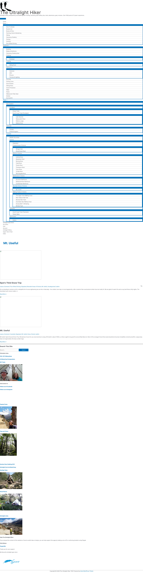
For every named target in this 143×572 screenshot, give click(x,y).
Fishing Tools (9, 81)
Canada (12, 129)
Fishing (8, 39)
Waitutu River (19, 123)
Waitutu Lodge (20, 121)
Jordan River (19, 171)
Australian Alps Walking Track (24, 201)
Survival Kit (9, 98)
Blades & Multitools (11, 51)
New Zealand (9, 103)
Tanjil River (19, 163)
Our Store (5, 224)
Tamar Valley (16, 214)
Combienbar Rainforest (22, 183)
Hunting (8, 41)
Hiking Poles (9, 85)
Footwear (12, 59)
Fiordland (12, 107)
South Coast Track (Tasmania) (21, 212)
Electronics (9, 67)
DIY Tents (2, 362)
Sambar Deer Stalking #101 (7, 464)
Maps (7, 89)
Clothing (8, 55)
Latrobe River (19, 157)
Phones (12, 75)
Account (5, 228)
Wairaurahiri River (20, 119)
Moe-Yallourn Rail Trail (22, 197)
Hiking (8, 35)
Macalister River (20, 159)
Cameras (12, 71)
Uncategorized (51, 286)
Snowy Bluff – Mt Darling (22, 204)
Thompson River (20, 167)
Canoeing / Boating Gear (12, 53)
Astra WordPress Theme (86, 571)
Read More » (3, 294)
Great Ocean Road (21, 151)
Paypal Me (3, 546)
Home (4, 21)
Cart (4, 226)
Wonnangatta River (21, 173)
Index (4, 233)
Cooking (8, 61)
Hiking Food (13, 65)
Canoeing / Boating (11, 37)
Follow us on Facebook (6, 386)
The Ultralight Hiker (20, 12)
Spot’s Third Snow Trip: (11, 283)
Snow (29, 334)
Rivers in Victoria (17, 153)
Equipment (6, 45)
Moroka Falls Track (21, 199)
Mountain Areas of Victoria (20, 186)
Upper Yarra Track (8, 232)
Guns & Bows (9, 83)
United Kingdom (14, 131)
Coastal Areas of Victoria (19, 145)
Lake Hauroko (19, 117)
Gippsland (15, 143)
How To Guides (10, 27)
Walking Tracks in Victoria (19, 192)
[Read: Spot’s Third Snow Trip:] (20, 279)
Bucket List (9, 29)
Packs (8, 91)
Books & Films (10, 31)
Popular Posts (3, 404)
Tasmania (12, 208)
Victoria (12, 139)
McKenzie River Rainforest (23, 181)
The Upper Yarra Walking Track (24, 195)
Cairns (14, 220)
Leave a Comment (4, 286)
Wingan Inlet (19, 149)
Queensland (13, 216)
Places (4, 100)
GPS (11, 73)
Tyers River (19, 169)
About (4, 23)
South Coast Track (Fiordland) (21, 113)
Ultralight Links (4, 516)
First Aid (8, 79)
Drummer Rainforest (21, 179)
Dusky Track (16, 111)
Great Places (3, 491)
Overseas (8, 126)
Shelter (8, 96)
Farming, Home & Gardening (13, 33)
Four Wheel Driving (11, 43)
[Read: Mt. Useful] (20, 326)
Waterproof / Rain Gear (12, 94)
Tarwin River (19, 165)
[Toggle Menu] (73, 25)
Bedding (8, 49)
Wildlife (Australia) (14, 137)
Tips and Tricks (4, 431)
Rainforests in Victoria (18, 176)
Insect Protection (10, 87)
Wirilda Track (19, 206)
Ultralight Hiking (7, 230)
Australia (8, 134)
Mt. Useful (18, 189)
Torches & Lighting (15, 77)
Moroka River (19, 161)
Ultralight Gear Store (8, 222)
